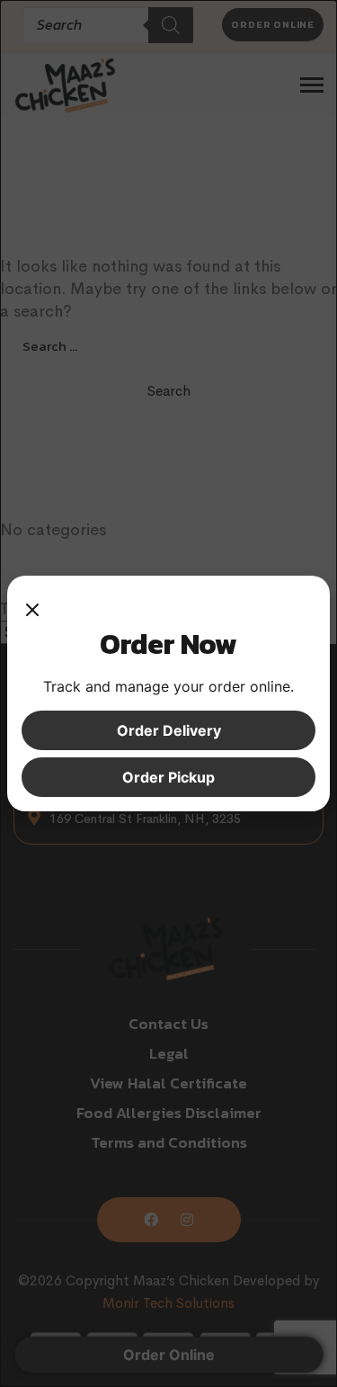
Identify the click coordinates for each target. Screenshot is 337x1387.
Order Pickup (168, 777)
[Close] (32, 608)
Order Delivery (169, 730)
